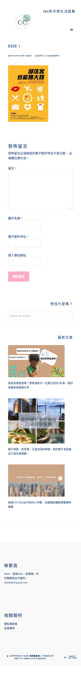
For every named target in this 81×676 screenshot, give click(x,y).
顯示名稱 (15, 218)
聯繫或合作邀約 (16, 578)
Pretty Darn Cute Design (30, 659)
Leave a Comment (47, 56)
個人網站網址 (17, 255)
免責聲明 (9, 628)
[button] (57, 29)
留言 (12, 168)
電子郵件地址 (18, 237)
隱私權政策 (10, 624)
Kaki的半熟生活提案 (23, 21)
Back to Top (72, 657)
